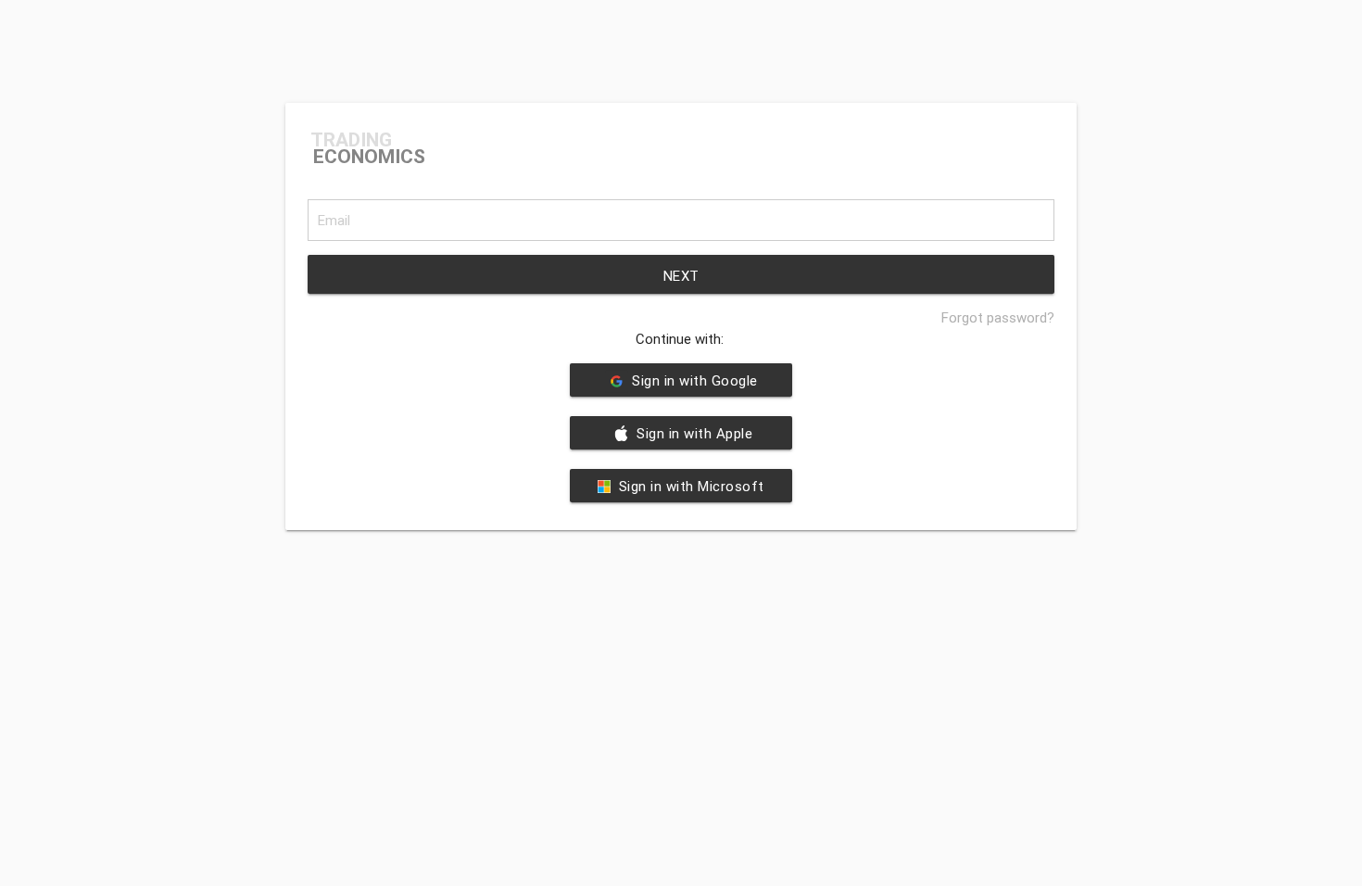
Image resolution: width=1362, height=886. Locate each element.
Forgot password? (997, 317)
